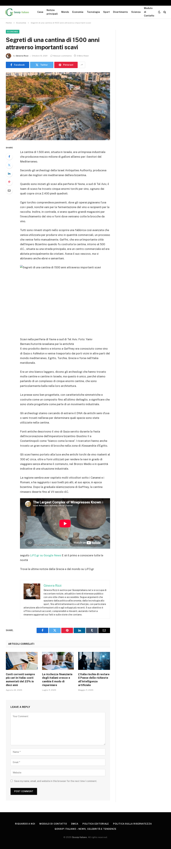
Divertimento (120, 12)
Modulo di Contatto (149, 12)
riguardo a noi (25, 824)
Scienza (136, 12)
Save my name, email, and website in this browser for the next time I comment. (55, 781)
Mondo (65, 12)
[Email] (9, 190)
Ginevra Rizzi (22, 56)
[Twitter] (9, 165)
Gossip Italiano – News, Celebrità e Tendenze (85, 829)
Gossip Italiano (79, 837)
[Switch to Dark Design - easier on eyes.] (159, 12)
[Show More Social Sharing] (81, 65)
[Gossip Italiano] (17, 12)
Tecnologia (93, 12)
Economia (77, 12)
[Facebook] (9, 156)
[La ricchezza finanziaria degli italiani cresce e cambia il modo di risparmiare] (58, 661)
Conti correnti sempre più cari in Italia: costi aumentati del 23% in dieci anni (20, 680)
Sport (106, 12)
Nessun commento (62, 56)
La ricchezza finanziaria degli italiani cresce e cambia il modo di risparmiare (57, 680)
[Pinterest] (9, 182)
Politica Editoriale (95, 824)
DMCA (74, 824)
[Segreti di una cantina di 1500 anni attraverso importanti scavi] (58, 106)
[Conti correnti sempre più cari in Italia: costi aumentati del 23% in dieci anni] (22, 661)
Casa (40, 12)
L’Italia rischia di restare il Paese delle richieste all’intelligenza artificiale (94, 680)
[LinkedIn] (9, 173)
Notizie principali (52, 12)
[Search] (164, 12)
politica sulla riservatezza (132, 824)
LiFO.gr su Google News (45, 555)
